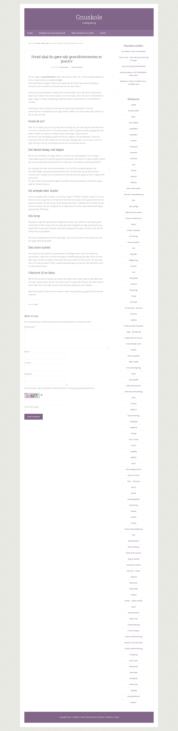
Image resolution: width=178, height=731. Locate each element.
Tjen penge (133, 206)
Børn (36, 304)
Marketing (133, 505)
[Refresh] (41, 394)
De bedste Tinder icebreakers (134, 51)
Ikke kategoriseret (133, 469)
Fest (133, 272)
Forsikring (133, 236)
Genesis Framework (97, 717)
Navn (27, 351)
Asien (133, 607)
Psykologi (134, 290)
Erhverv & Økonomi (133, 218)
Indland (134, 577)
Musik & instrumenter (133, 643)
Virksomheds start (133, 344)
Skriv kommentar (77, 67)
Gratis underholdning (133, 637)
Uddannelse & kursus (133, 338)
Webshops (133, 666)
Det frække (133, 123)
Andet (133, 105)
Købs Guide (133, 362)
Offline (133, 517)
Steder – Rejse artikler (133, 601)
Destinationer (133, 613)
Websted (28, 374)
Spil (133, 165)
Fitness (134, 404)
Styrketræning (133, 416)
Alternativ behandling (134, 392)
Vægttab (133, 427)
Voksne (134, 141)
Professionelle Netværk (133, 326)
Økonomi (133, 583)
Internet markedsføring (133, 194)
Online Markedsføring (133, 529)
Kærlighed (133, 278)
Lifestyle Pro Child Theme (80, 717)
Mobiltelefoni (133, 541)
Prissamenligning (133, 368)
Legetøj (133, 451)
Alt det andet (133, 111)
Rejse (133, 374)
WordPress (109, 717)
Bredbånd (134, 678)
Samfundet (133, 589)
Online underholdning (134, 648)
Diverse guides (133, 356)
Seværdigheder (134, 499)
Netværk (133, 153)
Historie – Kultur (133, 571)
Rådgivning (133, 260)
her (60, 80)
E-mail (28, 363)
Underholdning (133, 625)
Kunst (133, 445)
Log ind (116, 717)
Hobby (133, 433)
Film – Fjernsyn (133, 481)
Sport (133, 463)
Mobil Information (133, 553)
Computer (133, 147)
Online (133, 523)
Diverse (134, 176)
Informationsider (134, 188)
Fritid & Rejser (133, 631)
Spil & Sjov (133, 660)
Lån (133, 248)
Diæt (133, 397)
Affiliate (133, 182)
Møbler (134, 457)
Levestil (133, 284)
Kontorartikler (133, 242)
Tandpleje (134, 421)
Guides (133, 350)
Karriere (133, 314)
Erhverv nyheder (133, 230)
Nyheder (133, 254)
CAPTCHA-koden (31, 407)
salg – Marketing (134, 332)
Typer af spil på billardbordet (134, 66)
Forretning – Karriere (133, 308)
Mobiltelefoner (133, 696)
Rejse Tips (133, 619)
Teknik (133, 170)
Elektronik (133, 684)
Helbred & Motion (133, 386)
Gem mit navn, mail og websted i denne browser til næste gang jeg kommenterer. (59, 388)
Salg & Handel (133, 559)
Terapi (133, 296)
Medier (133, 511)
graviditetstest (49, 77)
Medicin (133, 409)
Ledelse (134, 320)
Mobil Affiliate (133, 547)
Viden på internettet (133, 212)
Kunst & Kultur (134, 475)
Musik (133, 493)
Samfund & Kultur (133, 565)
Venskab (133, 302)
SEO (133, 200)
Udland (133, 595)
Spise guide (133, 380)
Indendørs (133, 129)
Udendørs (134, 135)
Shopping (134, 655)
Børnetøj (133, 672)
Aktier (133, 224)
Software (133, 158)
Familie (134, 266)
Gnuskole (89, 17)
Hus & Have (133, 439)
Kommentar (30, 327)
